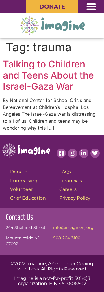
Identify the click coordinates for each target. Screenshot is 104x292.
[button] (91, 6)
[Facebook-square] (61, 153)
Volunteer (21, 189)
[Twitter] (95, 153)
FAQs (65, 172)
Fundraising (24, 180)
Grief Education (28, 198)
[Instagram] (72, 153)
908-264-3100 (66, 237)
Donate (18, 172)
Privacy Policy (74, 198)
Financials (70, 180)
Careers (68, 189)
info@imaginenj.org (73, 227)
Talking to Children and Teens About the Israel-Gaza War (48, 75)
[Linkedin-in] (83, 153)
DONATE (52, 6)
